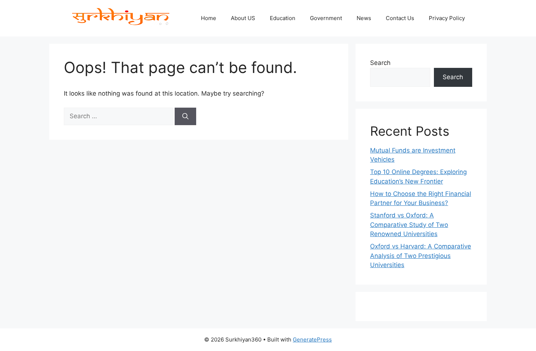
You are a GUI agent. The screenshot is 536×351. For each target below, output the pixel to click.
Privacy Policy (447, 18)
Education (282, 18)
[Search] (185, 116)
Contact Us (400, 18)
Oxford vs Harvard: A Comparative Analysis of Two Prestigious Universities (420, 256)
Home (208, 18)
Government (326, 18)
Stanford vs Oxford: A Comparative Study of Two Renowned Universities (409, 225)
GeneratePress (312, 339)
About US (243, 18)
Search (380, 62)
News (364, 18)
